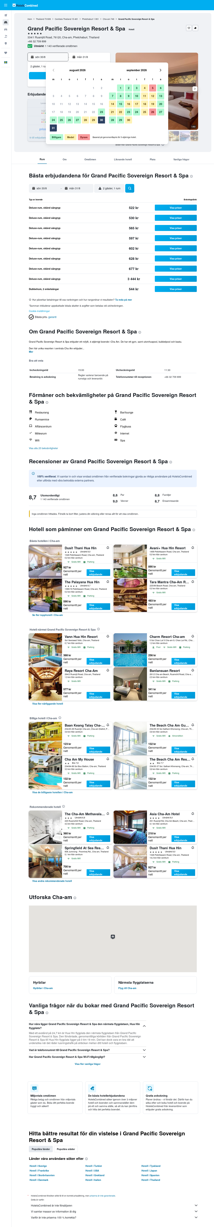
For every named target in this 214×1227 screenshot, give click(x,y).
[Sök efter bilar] (5, 29)
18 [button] (61, 112)
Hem (30, 18)
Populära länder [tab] (41, 1149)
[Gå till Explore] (5, 43)
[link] (47, 615)
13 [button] (77, 104)
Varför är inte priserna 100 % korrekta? (53, 1217)
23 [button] (101, 112)
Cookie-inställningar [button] (39, 311)
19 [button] (69, 112)
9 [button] (101, 96)
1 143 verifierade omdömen (61, 46)
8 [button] (93, 96)
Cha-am (106, 18)
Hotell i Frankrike (39, 1170)
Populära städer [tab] (66, 1149)
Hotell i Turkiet (93, 1166)
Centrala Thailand (63, 18)
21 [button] (85, 112)
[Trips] (5, 52)
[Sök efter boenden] (5, 22)
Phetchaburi (87, 18)
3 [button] (53, 96)
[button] (5, 5)
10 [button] (53, 104)
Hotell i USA (92, 1170)
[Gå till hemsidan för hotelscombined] (25, 5)
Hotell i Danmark (39, 1180)
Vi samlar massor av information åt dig (53, 1211)
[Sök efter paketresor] (5, 36)
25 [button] (61, 120)
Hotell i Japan (149, 1170)
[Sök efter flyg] (5, 15)
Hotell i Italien (93, 1180)
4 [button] (61, 96)
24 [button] (53, 120)
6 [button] (77, 96)
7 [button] (85, 96)
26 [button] (69, 120)
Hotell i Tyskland (150, 1166)
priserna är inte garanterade (102, 1195)
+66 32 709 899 (37, 41)
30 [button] (101, 120)
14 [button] (85, 104)
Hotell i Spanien (150, 1175)
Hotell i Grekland (94, 1175)
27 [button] (77, 120)
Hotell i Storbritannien (42, 1175)
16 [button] (101, 104)
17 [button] (53, 112)
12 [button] (69, 104)
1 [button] (93, 88)
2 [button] (101, 88)
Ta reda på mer (123, 299)
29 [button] (93, 120)
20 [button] (77, 112)
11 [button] (61, 104)
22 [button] (93, 112)
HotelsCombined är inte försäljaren (51, 1205)
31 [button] (53, 128)
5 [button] (69, 96)
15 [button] (93, 104)
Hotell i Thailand (150, 1180)
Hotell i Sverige (38, 1166)
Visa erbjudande (95, 572)
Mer (31, 351)
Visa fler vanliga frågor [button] (87, 1064)
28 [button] (85, 120)
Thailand (40, 18)
